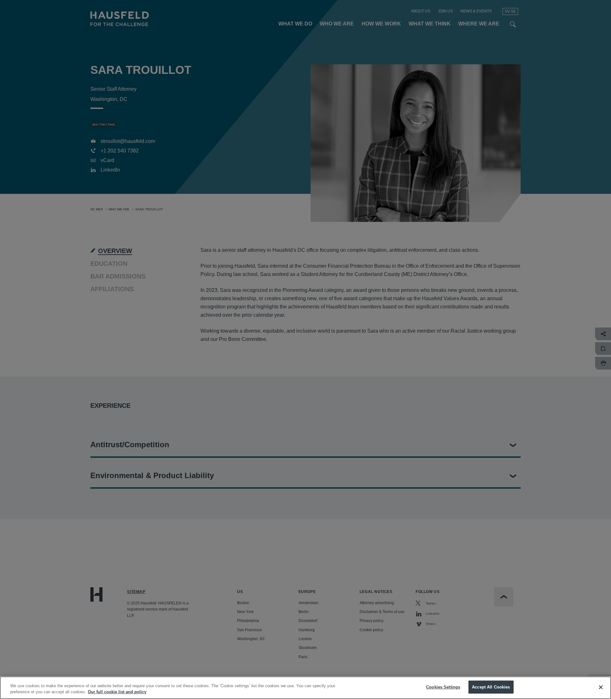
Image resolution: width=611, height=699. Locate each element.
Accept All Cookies (491, 687)
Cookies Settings (443, 687)
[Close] (601, 687)
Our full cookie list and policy (117, 692)
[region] (305, 687)
